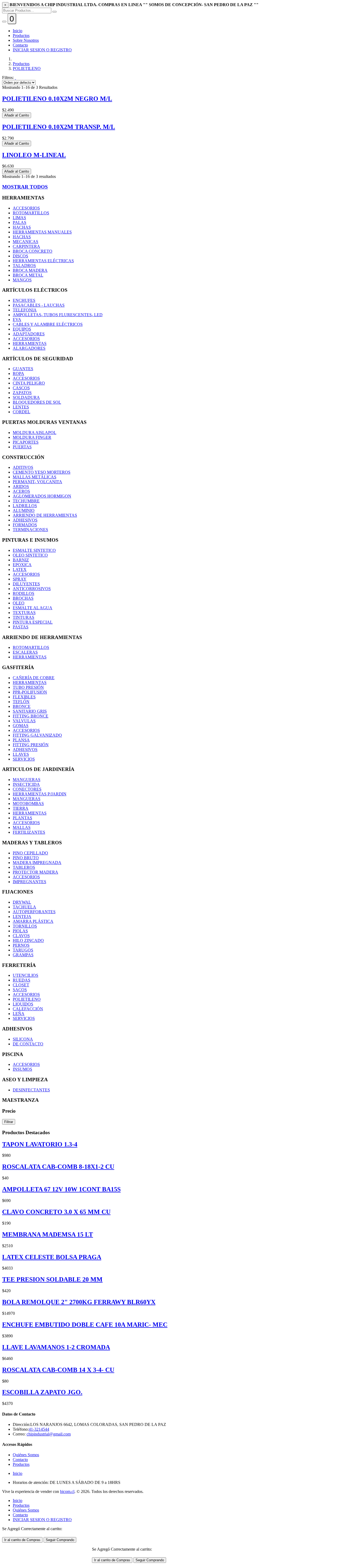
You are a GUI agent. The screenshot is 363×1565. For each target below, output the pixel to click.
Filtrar (8, 1122)
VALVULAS (24, 721)
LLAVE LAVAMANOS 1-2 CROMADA (56, 1347)
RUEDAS (21, 980)
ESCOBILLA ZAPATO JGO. (42, 1392)
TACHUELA (24, 907)
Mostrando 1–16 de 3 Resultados (29, 87)
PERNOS (21, 945)
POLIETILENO (27, 68)
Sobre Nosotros (26, 40)
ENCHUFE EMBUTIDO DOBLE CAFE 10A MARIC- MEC (84, 1324)
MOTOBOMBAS (28, 803)
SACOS (20, 989)
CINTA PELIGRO (29, 383)
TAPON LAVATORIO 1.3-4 (39, 1144)
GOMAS (20, 725)
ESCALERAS (25, 652)
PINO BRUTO (26, 857)
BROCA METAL (28, 275)
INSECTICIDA (26, 784)
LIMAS (19, 217)
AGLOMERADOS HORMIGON (42, 496)
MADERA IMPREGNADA (37, 862)
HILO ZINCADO (28, 940)
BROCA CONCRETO (32, 251)
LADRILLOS (25, 505)
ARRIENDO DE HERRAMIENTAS (45, 515)
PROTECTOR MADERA (35, 872)
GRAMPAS (23, 955)
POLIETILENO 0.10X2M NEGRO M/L (57, 98)
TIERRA (20, 808)
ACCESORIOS (26, 208)
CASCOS (21, 388)
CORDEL (21, 412)
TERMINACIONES (30, 529)
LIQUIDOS (23, 1004)
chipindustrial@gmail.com (49, 1434)
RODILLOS (23, 593)
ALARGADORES (29, 348)
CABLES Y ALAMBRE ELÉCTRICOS (48, 324)
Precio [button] (9, 1111)
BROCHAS (23, 598)
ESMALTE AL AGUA (32, 608)
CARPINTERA (26, 246)
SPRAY (20, 579)
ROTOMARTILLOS (31, 213)
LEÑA (18, 1013)
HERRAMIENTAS (30, 343)
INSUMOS (22, 1069)
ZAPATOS (22, 392)
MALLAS (22, 827)
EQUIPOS (22, 329)
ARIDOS (21, 486)
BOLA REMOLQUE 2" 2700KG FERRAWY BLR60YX (78, 1302)
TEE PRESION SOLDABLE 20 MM (52, 1279)
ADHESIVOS (25, 520)
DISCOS (20, 256)
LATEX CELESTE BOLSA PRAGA (51, 1257)
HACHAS (22, 227)
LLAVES (21, 754)
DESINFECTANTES (31, 1090)
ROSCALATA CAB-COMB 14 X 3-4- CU (58, 1369)
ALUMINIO (24, 510)
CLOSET (21, 985)
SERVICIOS (24, 759)
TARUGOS (23, 950)
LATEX (20, 569)
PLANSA (21, 740)
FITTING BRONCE (30, 716)
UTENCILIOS (25, 975)
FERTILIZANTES (29, 832)
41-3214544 (39, 1429)
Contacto (20, 45)
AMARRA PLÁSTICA (33, 921)
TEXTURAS (24, 612)
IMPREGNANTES (29, 881)
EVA (17, 319)
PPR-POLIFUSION (30, 692)
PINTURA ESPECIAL (33, 622)
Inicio (17, 30)
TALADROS (24, 265)
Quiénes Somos (26, 1455)
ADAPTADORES (29, 334)
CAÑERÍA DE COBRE (33, 677)
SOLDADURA (26, 397)
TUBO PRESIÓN (28, 687)
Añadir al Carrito (16, 115)
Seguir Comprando (60, 1540)
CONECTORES (27, 789)
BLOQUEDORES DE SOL (37, 402)
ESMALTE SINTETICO (34, 550)
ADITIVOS (23, 467)
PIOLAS (20, 931)
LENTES (21, 407)
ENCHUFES (24, 300)
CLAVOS (21, 935)
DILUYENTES (26, 584)
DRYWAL (22, 902)
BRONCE (22, 706)
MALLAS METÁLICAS (34, 477)
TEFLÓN (21, 701)
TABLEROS (24, 867)
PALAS (19, 222)
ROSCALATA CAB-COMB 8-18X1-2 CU (58, 1166)
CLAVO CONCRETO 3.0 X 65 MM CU (56, 1211)
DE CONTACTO (28, 1044)
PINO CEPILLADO (30, 853)
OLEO (18, 603)
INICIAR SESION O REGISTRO (42, 50)
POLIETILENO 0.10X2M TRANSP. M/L (58, 126)
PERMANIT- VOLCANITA (37, 481)
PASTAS (20, 627)
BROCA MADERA (30, 270)
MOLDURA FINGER (32, 437)
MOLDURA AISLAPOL (34, 432)
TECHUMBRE (26, 501)
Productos (21, 35)
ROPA (18, 373)
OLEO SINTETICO (30, 555)
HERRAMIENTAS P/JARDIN (39, 794)
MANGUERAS (26, 779)
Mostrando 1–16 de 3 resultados (29, 176)
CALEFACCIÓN (28, 1009)
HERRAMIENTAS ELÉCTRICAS (43, 260)
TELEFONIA (25, 310)
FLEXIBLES (24, 697)
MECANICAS (25, 241)
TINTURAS (23, 617)
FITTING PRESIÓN (31, 744)
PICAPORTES (26, 442)
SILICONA (23, 1039)
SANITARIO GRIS (30, 711)
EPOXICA (22, 564)
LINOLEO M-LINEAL (34, 155)
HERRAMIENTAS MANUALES (42, 232)
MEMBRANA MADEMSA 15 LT (47, 1234)
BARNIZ (21, 560)
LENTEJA (22, 916)
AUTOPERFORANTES (34, 911)
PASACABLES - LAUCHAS (39, 305)
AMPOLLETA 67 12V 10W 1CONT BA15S (61, 1189)
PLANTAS (22, 818)
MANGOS (22, 280)
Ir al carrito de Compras (22, 1540)
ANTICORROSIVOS (32, 588)
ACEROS (21, 491)
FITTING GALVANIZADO (37, 735)
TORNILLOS (25, 926)
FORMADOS (25, 525)
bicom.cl (67, 1491)
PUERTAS (22, 447)
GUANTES (23, 368)
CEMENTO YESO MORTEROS (41, 472)
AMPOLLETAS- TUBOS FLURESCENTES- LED (58, 314)
